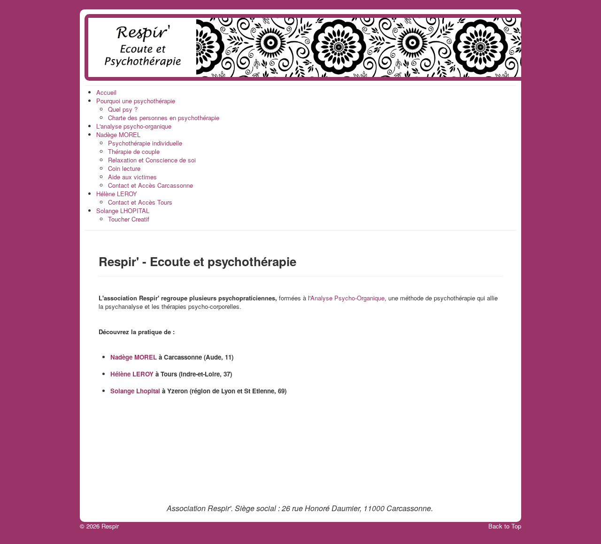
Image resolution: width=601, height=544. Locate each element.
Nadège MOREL (133, 356)
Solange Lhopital (135, 390)
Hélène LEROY (132, 373)
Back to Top (504, 525)
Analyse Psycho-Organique (347, 297)
